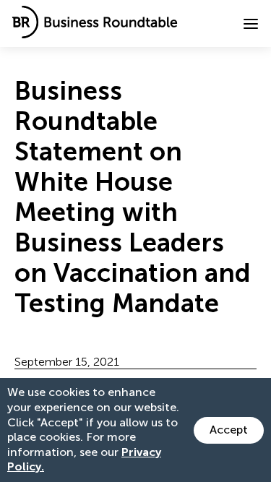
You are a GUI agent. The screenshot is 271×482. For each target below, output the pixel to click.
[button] (250, 24)
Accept (229, 429)
